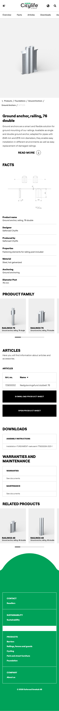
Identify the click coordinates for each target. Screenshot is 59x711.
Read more (26, 152)
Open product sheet (29, 410)
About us (11, 677)
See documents (13, 478)
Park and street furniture (18, 656)
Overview (7, 15)
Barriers (10, 641)
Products (8, 101)
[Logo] (29, 6)
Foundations (20, 101)
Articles (31, 15)
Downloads (45, 15)
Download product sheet (29, 396)
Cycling (10, 651)
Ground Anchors (35, 101)
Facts (19, 15)
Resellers (11, 603)
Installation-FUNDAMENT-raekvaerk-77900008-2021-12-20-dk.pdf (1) (29, 446)
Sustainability (13, 620)
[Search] (55, 5)
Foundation (12, 660)
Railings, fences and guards (19, 646)
